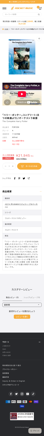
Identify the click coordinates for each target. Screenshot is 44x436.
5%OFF (8, 158)
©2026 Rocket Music (22, 427)
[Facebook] (15, 178)
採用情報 (5, 373)
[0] (40, 8)
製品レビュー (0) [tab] (12, 297)
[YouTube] (27, 394)
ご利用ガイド (6, 346)
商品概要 (7, 191)
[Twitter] (24, 178)
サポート (5, 342)
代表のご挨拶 (6, 355)
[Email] (28, 178)
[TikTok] (33, 394)
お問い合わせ (6, 352)
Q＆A (4, 349)
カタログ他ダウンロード (10, 385)
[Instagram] (22, 394)
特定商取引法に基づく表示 (11, 365)
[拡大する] (39, 38)
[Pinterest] (19, 178)
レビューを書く (22, 317)
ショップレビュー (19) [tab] (32, 297)
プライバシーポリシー (9, 369)
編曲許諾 (5, 377)
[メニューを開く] (4, 8)
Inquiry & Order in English (13, 381)
